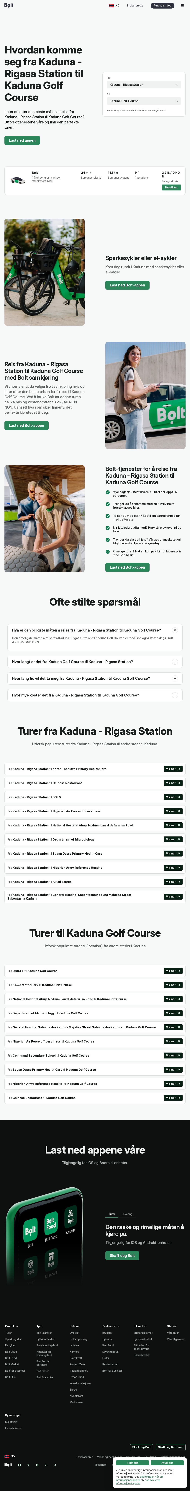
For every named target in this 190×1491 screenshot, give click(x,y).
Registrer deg (162, 5)
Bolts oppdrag (78, 1339)
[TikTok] (55, 1465)
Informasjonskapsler (173, 1457)
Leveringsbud (110, 1351)
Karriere (74, 1351)
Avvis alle (167, 1462)
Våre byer (173, 1332)
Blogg (73, 1389)
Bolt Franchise (45, 1377)
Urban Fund (77, 1377)
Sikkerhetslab (142, 1355)
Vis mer (171, 768)
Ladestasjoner (13, 1428)
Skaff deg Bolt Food (170, 1447)
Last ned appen (22, 140)
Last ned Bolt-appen (127, 285)
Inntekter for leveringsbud (44, 1353)
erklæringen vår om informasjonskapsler (139, 1478)
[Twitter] (28, 1465)
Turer (8, 1332)
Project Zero (77, 1364)
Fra (108, 77)
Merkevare (76, 1402)
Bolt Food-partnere (43, 1363)
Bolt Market (12, 1364)
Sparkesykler (13, 1339)
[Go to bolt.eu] (8, 5)
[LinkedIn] (46, 1465)
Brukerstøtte (135, 5)
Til (108, 94)
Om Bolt (74, 1332)
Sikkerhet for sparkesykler (141, 1347)
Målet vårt (11, 1421)
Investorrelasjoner (80, 1383)
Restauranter (110, 1364)
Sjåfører (107, 1339)
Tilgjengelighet (79, 1370)
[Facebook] (19, 1465)
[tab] (111, 1214)
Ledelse (74, 1345)
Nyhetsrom (76, 1395)
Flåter (105, 1358)
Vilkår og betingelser (109, 1457)
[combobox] (144, 84)
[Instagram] (37, 1465)
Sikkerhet (100, 1464)
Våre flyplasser (176, 1339)
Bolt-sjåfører (44, 1332)
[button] (175, 630)
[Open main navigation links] (182, 5)
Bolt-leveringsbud (47, 1345)
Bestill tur (171, 187)
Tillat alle (132, 1462)
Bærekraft (76, 1358)
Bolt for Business (15, 1370)
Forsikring (150, 1457)
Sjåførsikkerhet (143, 1339)
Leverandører (85, 1457)
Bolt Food (11, 1358)
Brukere (107, 1332)
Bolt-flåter (43, 1371)
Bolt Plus (10, 1377)
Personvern (133, 1457)
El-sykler (10, 1345)
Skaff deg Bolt (122, 1255)
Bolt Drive (11, 1351)
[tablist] (120, 1214)
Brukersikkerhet (143, 1332)
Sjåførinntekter (46, 1339)
